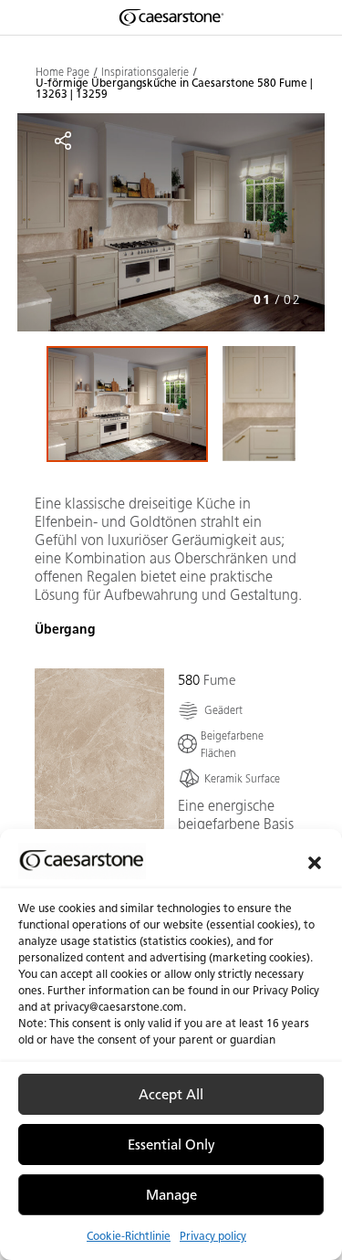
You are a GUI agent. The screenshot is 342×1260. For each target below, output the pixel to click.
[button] (315, 861)
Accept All (171, 1095)
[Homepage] (171, 17)
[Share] (63, 140)
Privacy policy (213, 1236)
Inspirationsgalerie (145, 72)
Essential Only (171, 1145)
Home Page (62, 72)
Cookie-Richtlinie (129, 1236)
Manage (171, 1195)
